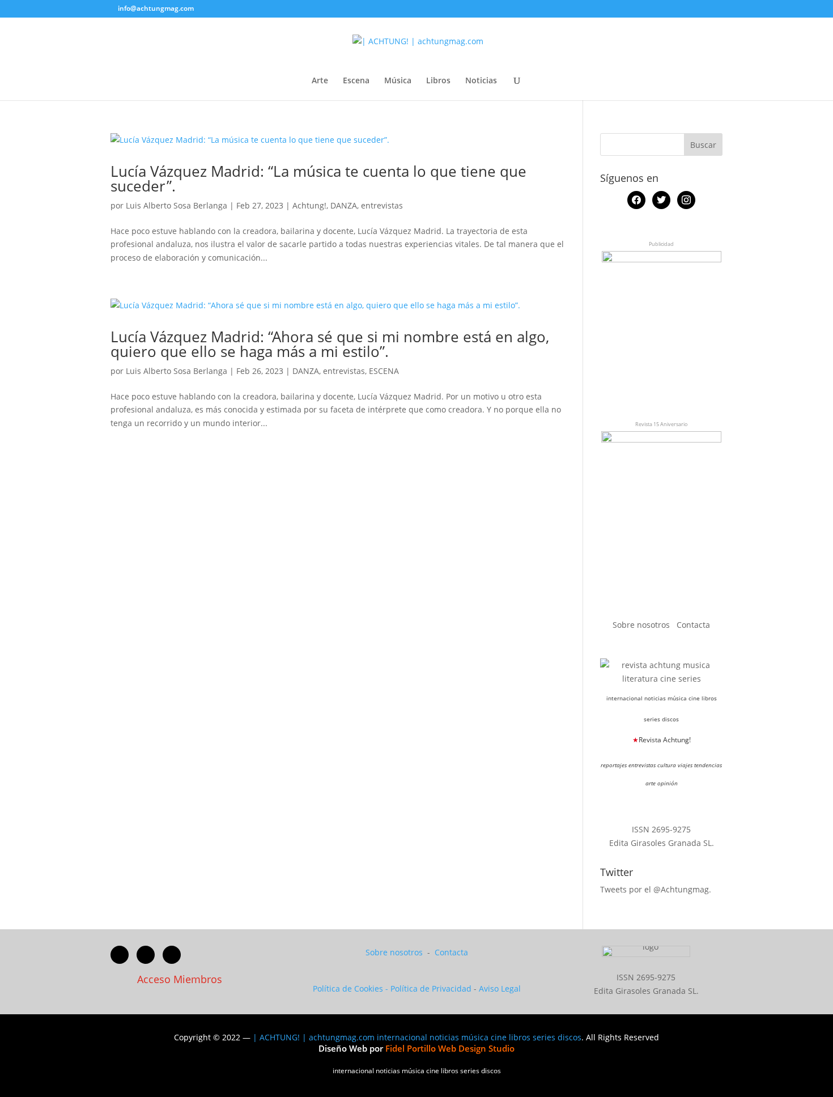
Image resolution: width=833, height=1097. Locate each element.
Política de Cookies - (351, 988)
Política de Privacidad (430, 988)
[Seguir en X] (146, 955)
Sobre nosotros (642, 624)
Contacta (693, 624)
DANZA (343, 205)
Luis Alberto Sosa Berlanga (176, 205)
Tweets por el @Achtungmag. (655, 889)
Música (397, 81)
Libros (438, 81)
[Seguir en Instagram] (172, 955)
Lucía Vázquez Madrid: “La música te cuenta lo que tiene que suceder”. (318, 178)
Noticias (481, 81)
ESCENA (384, 370)
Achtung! (309, 205)
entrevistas (382, 205)
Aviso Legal (500, 988)
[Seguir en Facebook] (119, 955)
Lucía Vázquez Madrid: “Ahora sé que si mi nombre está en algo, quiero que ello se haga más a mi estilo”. (329, 344)
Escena (356, 81)
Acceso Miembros (179, 979)
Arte (320, 81)
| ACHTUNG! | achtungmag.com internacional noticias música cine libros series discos (417, 1037)
